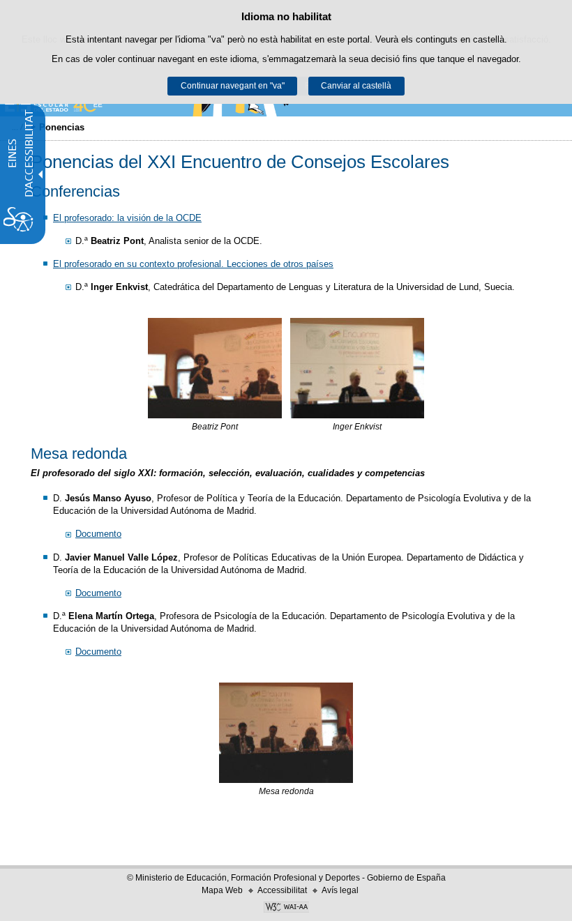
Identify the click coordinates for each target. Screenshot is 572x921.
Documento (98, 533)
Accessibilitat (282, 890)
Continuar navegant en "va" (233, 86)
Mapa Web (222, 890)
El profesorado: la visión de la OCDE (127, 218)
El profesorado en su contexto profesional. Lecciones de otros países (193, 264)
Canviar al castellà (356, 86)
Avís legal (340, 890)
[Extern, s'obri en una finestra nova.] (286, 908)
